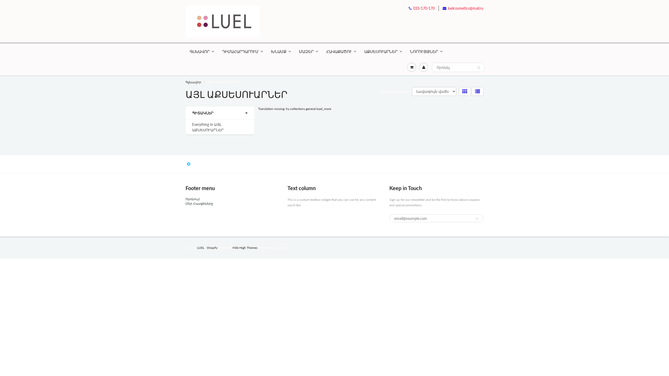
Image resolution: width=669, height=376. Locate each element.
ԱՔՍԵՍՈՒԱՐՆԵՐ (380, 51)
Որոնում (193, 199)
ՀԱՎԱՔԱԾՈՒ (339, 51)
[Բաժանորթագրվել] (477, 218)
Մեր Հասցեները (199, 203)
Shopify (212, 248)
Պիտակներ (203, 113)
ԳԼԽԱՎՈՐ (200, 51)
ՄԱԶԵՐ (306, 51)
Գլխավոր (193, 82)
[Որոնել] (478, 67)
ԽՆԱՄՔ (278, 51)
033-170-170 (424, 8)
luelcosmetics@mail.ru (465, 8)
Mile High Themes (245, 248)
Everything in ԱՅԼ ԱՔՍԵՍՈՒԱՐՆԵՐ (208, 127)
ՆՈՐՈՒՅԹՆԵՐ (424, 51)
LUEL (200, 248)
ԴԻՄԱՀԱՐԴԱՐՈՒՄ (240, 51)
